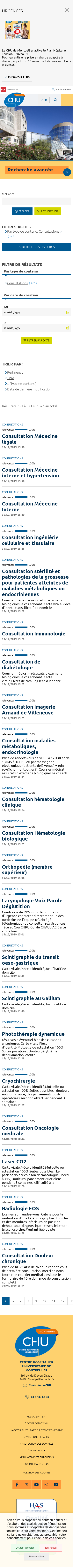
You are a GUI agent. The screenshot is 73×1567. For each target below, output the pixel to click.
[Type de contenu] (23, 383)
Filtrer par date (38, 340)
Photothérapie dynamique (33, 1034)
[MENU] (67, 100)
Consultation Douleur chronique (28, 1258)
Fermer (67, 10)
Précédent (6, 1301)
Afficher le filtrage (67, 172)
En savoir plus (19, 77)
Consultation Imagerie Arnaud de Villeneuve (28, 709)
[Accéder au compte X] (27, 1484)
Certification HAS (37, 1464)
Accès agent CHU (37, 1423)
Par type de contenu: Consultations (33, 231)
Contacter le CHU (40, 1385)
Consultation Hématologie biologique (33, 836)
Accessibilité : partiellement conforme (37, 1430)
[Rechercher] (55, 100)
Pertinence (15, 372)
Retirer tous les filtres (38, 247)
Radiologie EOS (20, 1208)
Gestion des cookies (37, 1472)
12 (62, 1301)
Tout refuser (51, 1547)
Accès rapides (63, 89)
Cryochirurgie (18, 1081)
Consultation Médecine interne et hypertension (30, 472)
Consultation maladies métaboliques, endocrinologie (29, 746)
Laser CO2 (14, 1161)
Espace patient (37, 1416)
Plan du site (37, 1450)
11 (53, 1301)
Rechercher (49, 211)
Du (6, 306)
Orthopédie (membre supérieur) (27, 869)
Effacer (24, 211)
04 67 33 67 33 (40, 1397)
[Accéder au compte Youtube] (36, 1484)
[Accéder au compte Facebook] (17, 1484)
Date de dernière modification (29, 389)
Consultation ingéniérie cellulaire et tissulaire (30, 540)
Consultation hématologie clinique (33, 802)
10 (44, 1301)
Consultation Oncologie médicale (30, 1130)
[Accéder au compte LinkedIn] (56, 1484)
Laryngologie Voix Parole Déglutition (32, 903)
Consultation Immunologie (33, 633)
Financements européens (37, 1457)
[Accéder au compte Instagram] (46, 1484)
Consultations (17, 283)
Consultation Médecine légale (30, 439)
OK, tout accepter (25, 1547)
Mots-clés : (9, 194)
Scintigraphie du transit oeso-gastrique (30, 960)
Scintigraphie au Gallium (31, 998)
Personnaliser (36, 1556)
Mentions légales (37, 1436)
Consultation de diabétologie (21, 664)
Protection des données (37, 1443)
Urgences (12, 89)
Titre (10, 378)
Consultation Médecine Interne (30, 506)
